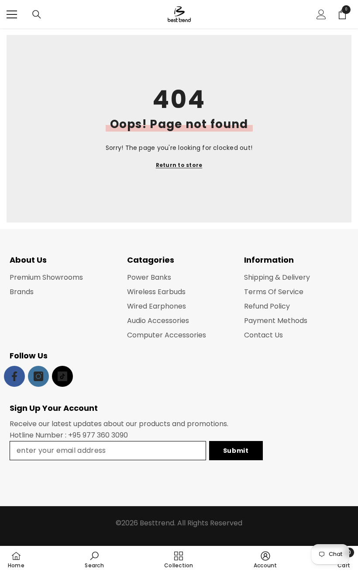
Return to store (179, 165)
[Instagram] (38, 376)
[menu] (12, 14)
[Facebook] (14, 376)
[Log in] (321, 14)
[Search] (36, 14)
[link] (94, 559)
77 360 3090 (107, 435)
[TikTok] (62, 376)
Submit (236, 450)
